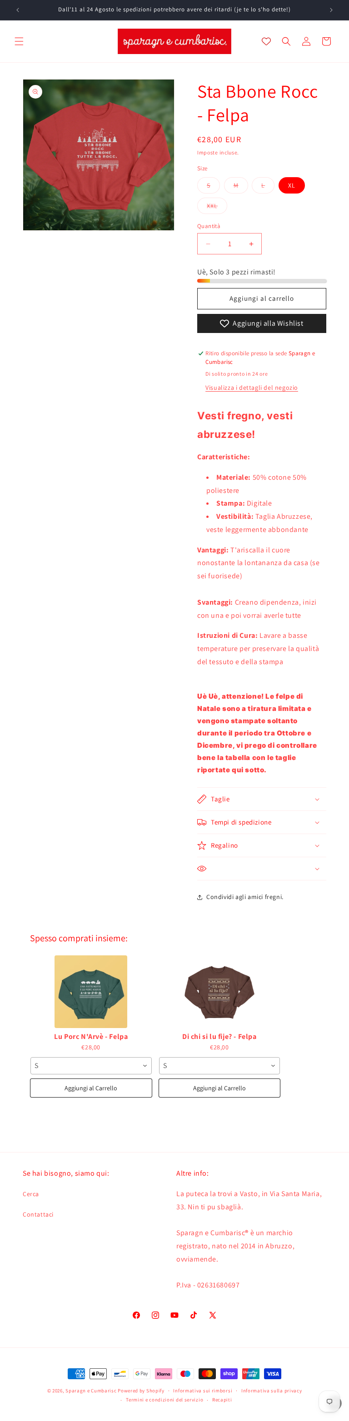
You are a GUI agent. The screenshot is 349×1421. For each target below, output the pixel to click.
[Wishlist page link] (266, 41)
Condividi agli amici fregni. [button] (245, 897)
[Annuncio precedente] (18, 10)
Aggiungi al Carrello (91, 1088)
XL (291, 185)
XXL (217, 207)
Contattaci (38, 1214)
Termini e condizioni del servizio (164, 1399)
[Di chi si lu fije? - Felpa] (219, 991)
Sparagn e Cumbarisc (90, 1390)
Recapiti (222, 1399)
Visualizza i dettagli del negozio (251, 387)
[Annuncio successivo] (331, 10)
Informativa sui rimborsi (202, 1390)
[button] (19, 41)
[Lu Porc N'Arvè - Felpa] (91, 991)
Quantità (208, 226)
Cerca (31, 1194)
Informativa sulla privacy (271, 1390)
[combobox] (91, 1065)
